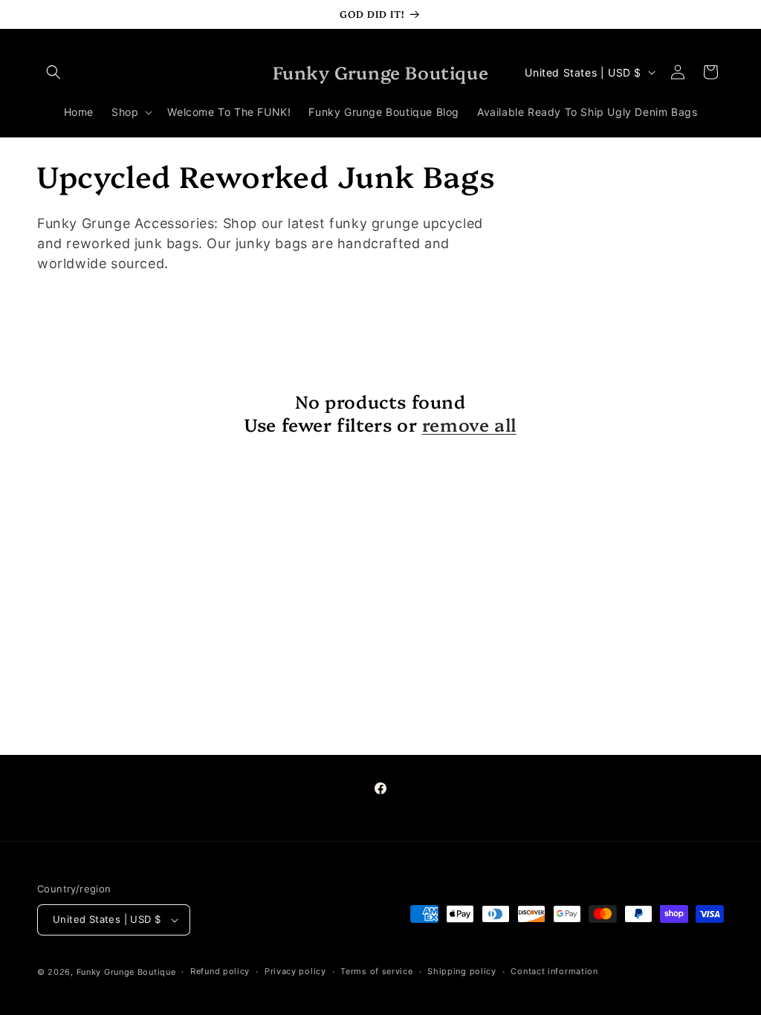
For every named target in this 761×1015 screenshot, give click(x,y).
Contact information (554, 971)
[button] (53, 72)
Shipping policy (461, 971)
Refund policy (220, 971)
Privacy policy (295, 971)
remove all (469, 423)
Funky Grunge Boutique (126, 972)
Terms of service (376, 971)
